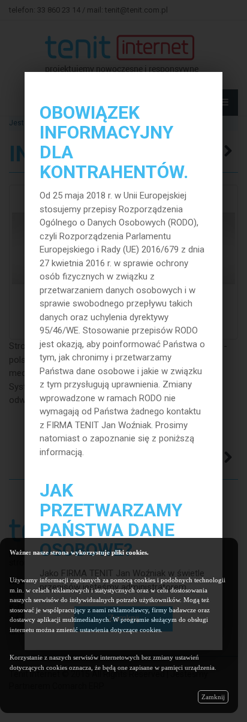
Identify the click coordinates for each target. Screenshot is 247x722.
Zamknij (213, 696)
